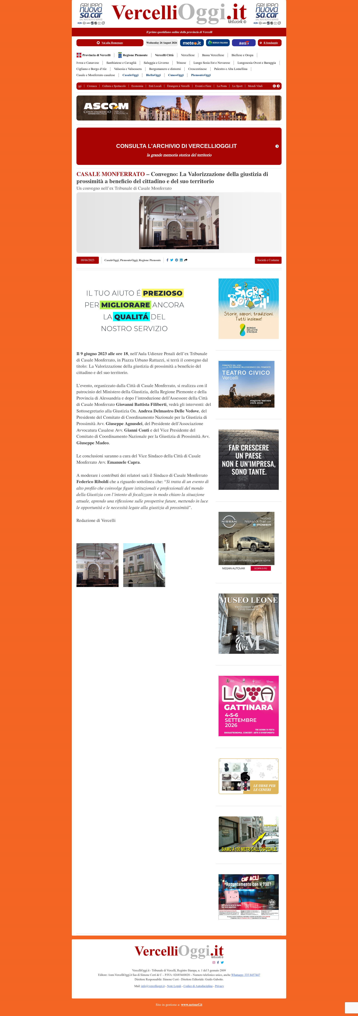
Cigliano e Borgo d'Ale (91, 69)
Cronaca (92, 85)
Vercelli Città (164, 55)
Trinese (181, 62)
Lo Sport (237, 85)
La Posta (222, 85)
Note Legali (174, 986)
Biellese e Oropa (242, 55)
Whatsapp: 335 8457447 (245, 974)
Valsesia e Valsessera (128, 69)
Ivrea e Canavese (87, 62)
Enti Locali (155, 85)
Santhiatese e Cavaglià (121, 62)
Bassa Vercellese (213, 55)
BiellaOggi (153, 75)
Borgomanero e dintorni (165, 69)
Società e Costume (268, 260)
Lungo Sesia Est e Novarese (212, 62)
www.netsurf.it (191, 1004)
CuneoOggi (176, 75)
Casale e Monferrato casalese (95, 75)
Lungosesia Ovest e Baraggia (257, 62)
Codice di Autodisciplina (198, 986)
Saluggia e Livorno (156, 62)
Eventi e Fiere (203, 85)
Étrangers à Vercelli (178, 85)
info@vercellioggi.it (153, 986)
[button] (274, 85)
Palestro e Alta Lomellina (230, 69)
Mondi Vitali (255, 85)
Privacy (219, 986)
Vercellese (188, 55)
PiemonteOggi (201, 75)
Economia (137, 85)
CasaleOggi (131, 75)
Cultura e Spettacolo (114, 85)
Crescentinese (197, 69)
